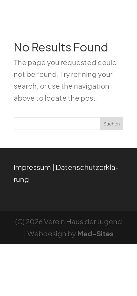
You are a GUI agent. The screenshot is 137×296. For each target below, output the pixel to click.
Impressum (32, 167)
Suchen (112, 123)
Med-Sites (95, 233)
